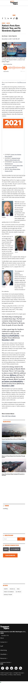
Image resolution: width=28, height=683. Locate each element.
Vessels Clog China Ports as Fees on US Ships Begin (13, 439)
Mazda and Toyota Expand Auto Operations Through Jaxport (13, 456)
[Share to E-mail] (11, 18)
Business (3, 23)
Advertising (3, 650)
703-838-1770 (5, 635)
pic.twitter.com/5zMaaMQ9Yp (12, 381)
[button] (14, 18)
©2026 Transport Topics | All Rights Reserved (11, 673)
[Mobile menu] (2, 2)
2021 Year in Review (10, 416)
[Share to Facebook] (2, 18)
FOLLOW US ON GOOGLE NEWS (10, 555)
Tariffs (6, 589)
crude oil (12, 589)
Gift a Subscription (15, 549)
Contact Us (3, 642)
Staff (1, 646)
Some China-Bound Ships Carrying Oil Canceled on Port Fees (13, 474)
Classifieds (3, 654)
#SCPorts (13, 375)
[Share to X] (5, 18)
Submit (21, 539)
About (2, 638)
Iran (18, 589)
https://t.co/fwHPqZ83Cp (10, 336)
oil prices (18, 591)
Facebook (2, 668)
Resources (3, 658)
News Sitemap (17, 674)
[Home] (14, 3)
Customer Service (5, 662)
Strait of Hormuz (9, 591)
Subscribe (6, 549)
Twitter (7, 668)
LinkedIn (16, 668)
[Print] (17, 18)
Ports (3, 416)
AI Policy (10, 674)
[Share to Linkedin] (8, 18)
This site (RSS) (20, 668)
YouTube (11, 668)
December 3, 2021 (8, 340)
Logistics (8, 23)
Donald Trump (8, 594)
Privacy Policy (3, 674)
